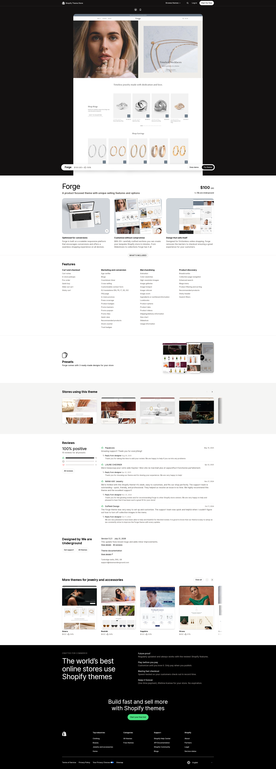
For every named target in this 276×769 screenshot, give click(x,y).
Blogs (156, 751)
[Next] (212, 391)
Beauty (96, 743)
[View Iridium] (175, 357)
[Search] (187, 3)
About (187, 738)
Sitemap (119, 762)
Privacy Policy (84, 762)
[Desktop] (135, 9)
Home (95, 751)
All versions (117, 545)
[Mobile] (140, 9)
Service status (190, 751)
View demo (194, 167)
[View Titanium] (188, 357)
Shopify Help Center (162, 738)
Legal (187, 747)
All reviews (68, 471)
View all (198, 580)
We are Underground (205, 193)
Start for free (206, 3)
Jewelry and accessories (103, 747)
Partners (188, 743)
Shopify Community (162, 747)
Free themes (128, 743)
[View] (79, 411)
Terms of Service (69, 762)
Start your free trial (138, 717)
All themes (82, 550)
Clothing (96, 738)
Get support (69, 550)
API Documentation (162, 743)
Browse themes (172, 3)
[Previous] (207, 391)
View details (106, 545)
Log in (194, 3)
